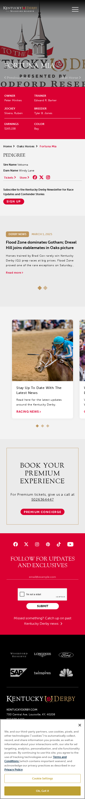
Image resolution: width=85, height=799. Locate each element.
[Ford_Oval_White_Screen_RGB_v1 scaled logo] (66, 654)
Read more (14, 272)
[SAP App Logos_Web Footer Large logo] (19, 672)
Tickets (8, 177)
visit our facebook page (34, 177)
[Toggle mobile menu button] (75, 9)
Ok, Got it (42, 790)
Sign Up (14, 201)
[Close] (80, 725)
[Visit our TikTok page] (58, 544)
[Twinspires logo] (42, 672)
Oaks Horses (26, 146)
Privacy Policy (13, 769)
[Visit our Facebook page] (15, 544)
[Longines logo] (42, 654)
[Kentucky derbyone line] (41, 699)
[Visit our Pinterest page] (48, 544)
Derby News (17, 234)
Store (23, 177)
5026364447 (42, 499)
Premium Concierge (42, 512)
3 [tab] (47, 425)
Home (7, 146)
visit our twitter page (41, 177)
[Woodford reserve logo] (19, 654)
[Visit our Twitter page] (26, 544)
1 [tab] (39, 288)
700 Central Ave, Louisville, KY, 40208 (31, 714)
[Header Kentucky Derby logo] (20, 9)
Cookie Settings (42, 778)
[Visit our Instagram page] (37, 544)
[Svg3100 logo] (66, 672)
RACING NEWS (28, 412)
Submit (42, 606)
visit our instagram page (48, 177)
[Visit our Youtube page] (69, 544)
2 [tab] (45, 288)
